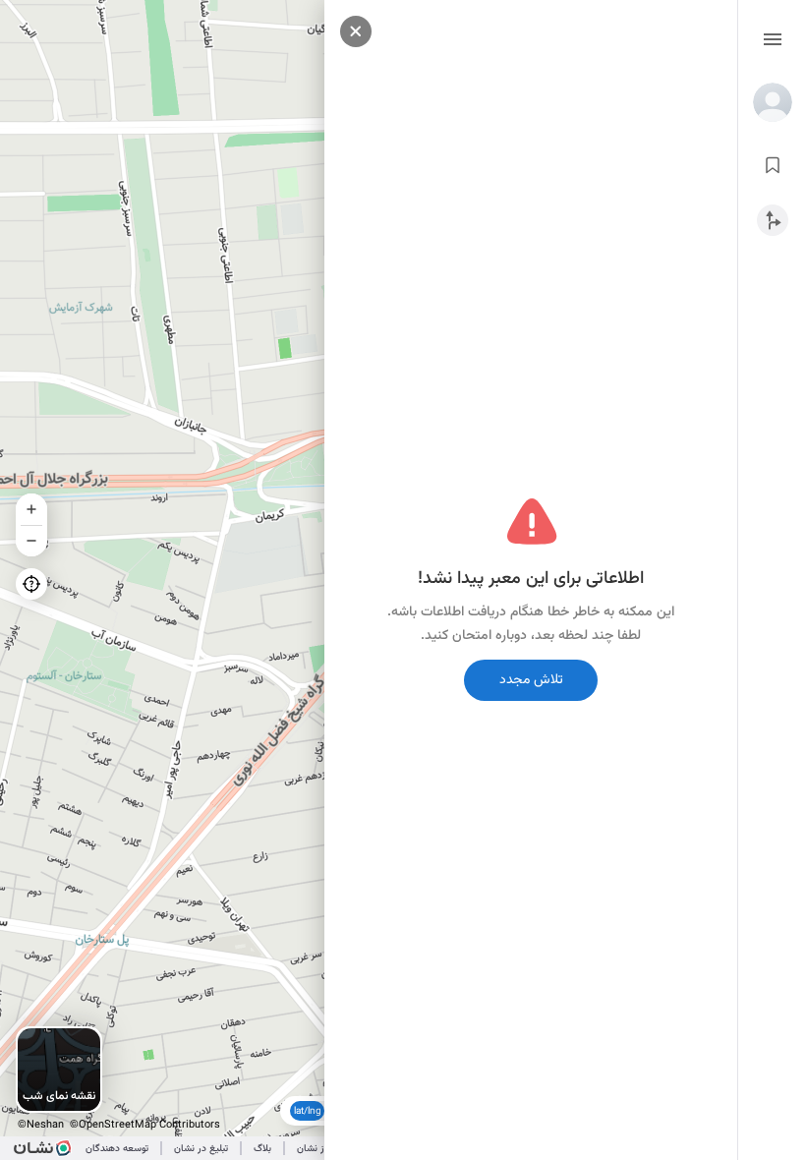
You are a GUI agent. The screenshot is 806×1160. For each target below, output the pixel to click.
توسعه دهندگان (117, 1148)
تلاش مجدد (531, 680)
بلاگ (262, 1148)
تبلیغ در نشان (201, 1148)
